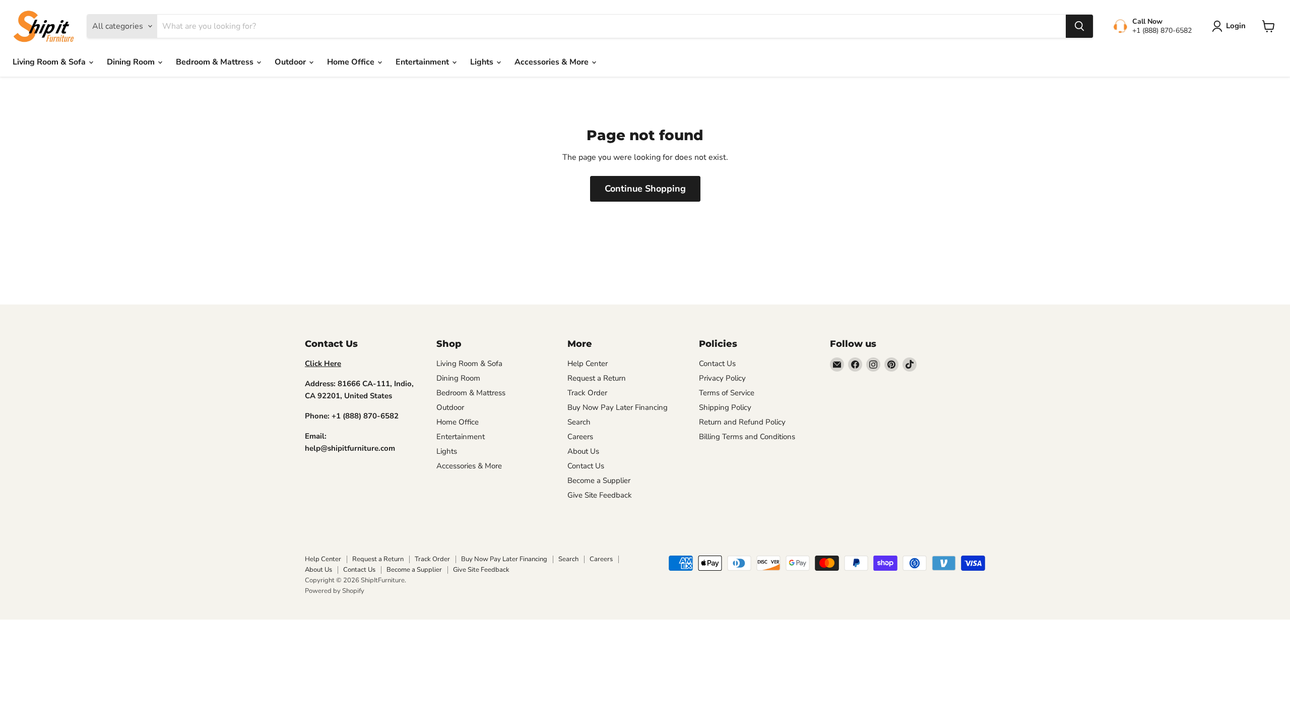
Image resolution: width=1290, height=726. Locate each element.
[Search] (1079, 26)
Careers (580, 437)
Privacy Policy (722, 378)
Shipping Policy (725, 407)
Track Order (587, 393)
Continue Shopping (645, 189)
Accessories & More (552, 62)
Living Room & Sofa (50, 62)
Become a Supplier (598, 480)
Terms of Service (726, 393)
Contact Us (585, 466)
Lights (482, 62)
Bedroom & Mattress (215, 62)
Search (579, 422)
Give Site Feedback (599, 495)
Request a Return (596, 378)
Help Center (587, 363)
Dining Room (132, 62)
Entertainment (423, 62)
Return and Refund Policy (742, 422)
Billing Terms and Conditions (747, 437)
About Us (583, 451)
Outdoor (291, 62)
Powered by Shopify (334, 590)
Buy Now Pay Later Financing (617, 407)
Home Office (351, 62)
